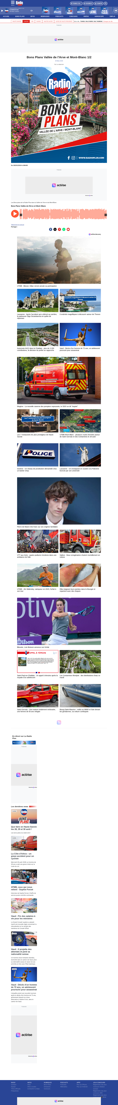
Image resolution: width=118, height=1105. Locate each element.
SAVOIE (26, 21)
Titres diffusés (15, 1089)
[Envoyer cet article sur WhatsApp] (63, 230)
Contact (13, 1084)
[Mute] (31, 10)
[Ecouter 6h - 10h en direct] (24, 742)
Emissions (47, 1087)
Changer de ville (107, 21)
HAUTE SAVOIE (17, 21)
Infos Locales (31, 1087)
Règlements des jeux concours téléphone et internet (100, 1097)
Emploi (112, 16)
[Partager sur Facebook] (50, 230)
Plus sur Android (82, 1087)
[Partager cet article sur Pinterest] (59, 230)
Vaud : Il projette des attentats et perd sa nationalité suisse (21, 951)
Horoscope (99, 16)
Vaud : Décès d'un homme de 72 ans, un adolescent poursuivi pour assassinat (24, 987)
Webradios (45, 16)
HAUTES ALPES (48, 21)
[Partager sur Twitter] (55, 230)
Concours (73, 16)
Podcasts (59, 16)
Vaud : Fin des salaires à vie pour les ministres (23, 917)
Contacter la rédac (33, 1089)
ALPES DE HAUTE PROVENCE (64, 21)
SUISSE (38, 21)
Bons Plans (20, 16)
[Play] (2, 11)
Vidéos (86, 16)
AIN (32, 21)
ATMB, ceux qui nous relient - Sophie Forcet (22, 888)
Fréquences (15, 1091)
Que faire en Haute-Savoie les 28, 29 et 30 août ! (24, 828)
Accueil (6, 16)
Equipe (13, 1087)
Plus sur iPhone (82, 1084)
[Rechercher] (105, 3)
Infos (32, 16)
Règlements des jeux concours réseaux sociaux (100, 1087)
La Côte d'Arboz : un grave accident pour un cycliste (22, 856)
